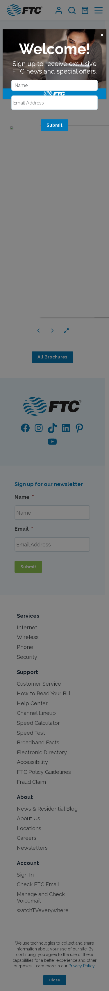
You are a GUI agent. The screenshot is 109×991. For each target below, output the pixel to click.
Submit (54, 125)
